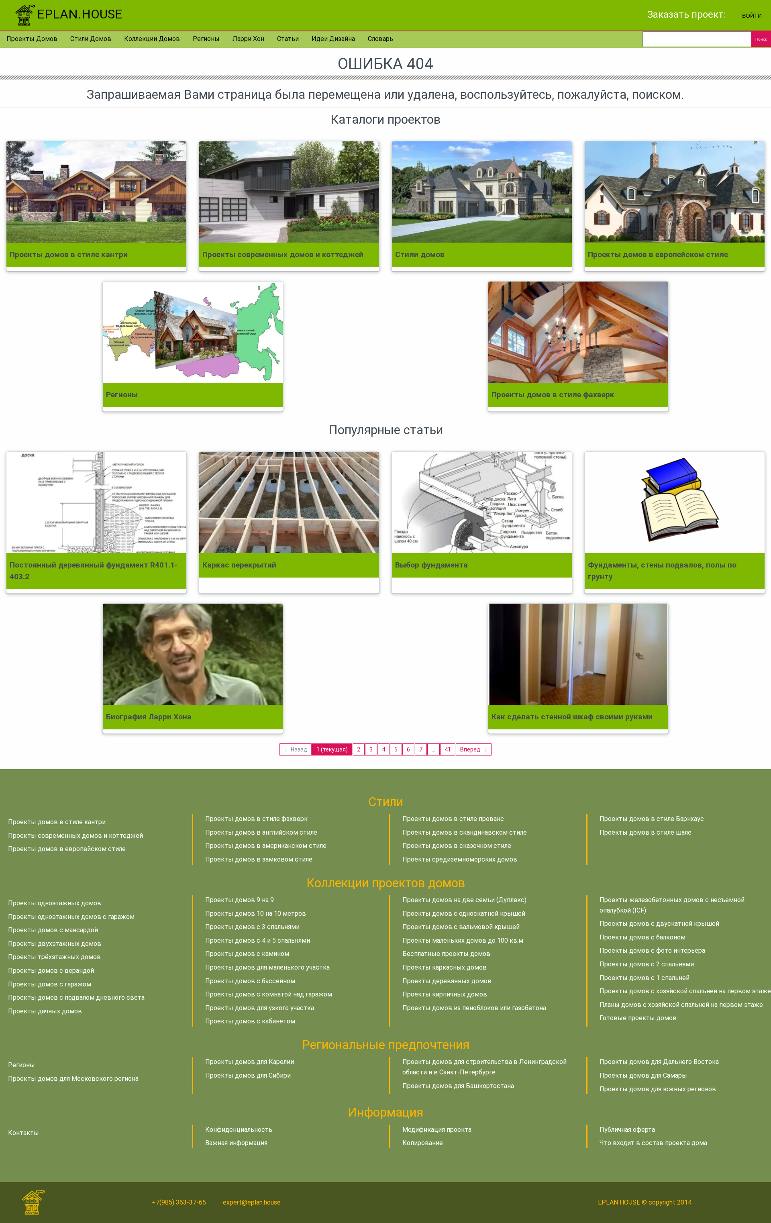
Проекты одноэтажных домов (54, 903)
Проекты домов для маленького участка (267, 967)
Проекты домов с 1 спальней (644, 978)
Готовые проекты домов (638, 1018)
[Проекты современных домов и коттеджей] (289, 192)
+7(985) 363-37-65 (179, 1202)
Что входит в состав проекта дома (653, 1143)
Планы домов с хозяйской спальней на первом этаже (681, 1005)
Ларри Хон (248, 39)
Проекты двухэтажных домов (54, 943)
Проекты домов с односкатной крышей (463, 913)
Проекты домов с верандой (51, 970)
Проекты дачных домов (45, 1011)
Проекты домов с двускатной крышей (659, 923)
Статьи (288, 39)
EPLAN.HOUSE (79, 14)
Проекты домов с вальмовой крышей (461, 927)
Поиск (761, 39)
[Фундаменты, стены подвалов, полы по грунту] (675, 502)
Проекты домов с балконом (642, 937)
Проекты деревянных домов (447, 981)
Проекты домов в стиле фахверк (256, 819)
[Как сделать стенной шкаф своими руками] (578, 654)
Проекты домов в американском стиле (265, 845)
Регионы (206, 39)
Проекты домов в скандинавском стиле (464, 832)
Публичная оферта (627, 1129)
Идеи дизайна (333, 39)
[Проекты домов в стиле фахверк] (578, 332)
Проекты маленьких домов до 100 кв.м (462, 940)
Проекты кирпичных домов (444, 994)
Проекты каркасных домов (444, 967)
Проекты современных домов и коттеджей (75, 835)
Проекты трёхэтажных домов (54, 957)
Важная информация (236, 1143)
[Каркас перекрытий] (289, 502)
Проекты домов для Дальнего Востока (659, 1062)
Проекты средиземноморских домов (459, 859)
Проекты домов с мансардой (53, 930)
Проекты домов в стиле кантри (57, 822)
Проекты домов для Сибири (248, 1075)
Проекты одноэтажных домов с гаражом (71, 917)
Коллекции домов (152, 39)
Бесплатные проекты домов (446, 954)
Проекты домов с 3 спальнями (252, 927)
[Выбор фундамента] (482, 502)
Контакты (23, 1133)
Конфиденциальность (238, 1129)
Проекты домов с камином (247, 954)
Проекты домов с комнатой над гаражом (268, 994)
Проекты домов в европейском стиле (67, 849)
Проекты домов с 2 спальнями (647, 964)
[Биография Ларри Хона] (193, 654)
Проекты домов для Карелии (249, 1062)
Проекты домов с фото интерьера (652, 950)
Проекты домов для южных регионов (658, 1089)
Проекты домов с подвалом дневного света (76, 997)
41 (448, 749)
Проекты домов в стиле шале (645, 832)
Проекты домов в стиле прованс (453, 819)
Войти (752, 15)
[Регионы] (193, 332)
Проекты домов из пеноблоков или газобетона (474, 1008)
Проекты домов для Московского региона (73, 1078)
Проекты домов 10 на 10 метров (255, 913)
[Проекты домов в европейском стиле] (675, 192)
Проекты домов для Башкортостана (458, 1086)
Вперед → (473, 749)
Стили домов (90, 39)
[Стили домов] (482, 192)
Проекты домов (31, 39)
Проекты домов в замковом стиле (258, 859)
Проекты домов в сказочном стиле (456, 845)
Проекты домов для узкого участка (259, 1008)
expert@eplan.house (252, 1202)
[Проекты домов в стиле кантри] (96, 192)
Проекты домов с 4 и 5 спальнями (257, 940)
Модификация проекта (436, 1129)
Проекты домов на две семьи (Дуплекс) (464, 900)
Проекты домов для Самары (643, 1075)
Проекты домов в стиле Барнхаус (652, 819)
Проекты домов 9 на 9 (239, 900)
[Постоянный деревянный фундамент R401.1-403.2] (96, 502)
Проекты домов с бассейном (250, 981)
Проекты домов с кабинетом (250, 1021)
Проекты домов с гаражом (49, 984)
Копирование (422, 1143)
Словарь (380, 39)
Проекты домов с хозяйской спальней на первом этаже (685, 991)
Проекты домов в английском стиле (261, 832)
